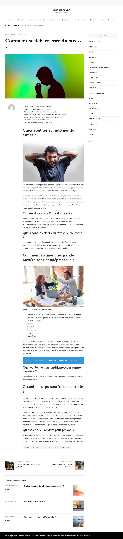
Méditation (66, 20)
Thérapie (93, 20)
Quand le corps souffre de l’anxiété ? (37, 120)
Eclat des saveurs (61, 9)
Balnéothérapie (95, 42)
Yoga (91, 134)
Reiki (91, 98)
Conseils (21, 20)
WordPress (86, 536)
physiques (46, 447)
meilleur (36, 447)
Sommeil (92, 114)
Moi (102, 20)
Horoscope (94, 78)
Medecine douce (95, 83)
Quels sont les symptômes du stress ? (38, 107)
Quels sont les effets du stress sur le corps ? (40, 112)
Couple (10, 20)
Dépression (54, 20)
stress (55, 447)
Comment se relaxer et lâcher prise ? (40, 517)
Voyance (92, 129)
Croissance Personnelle (37, 20)
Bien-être (111, 20)
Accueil (92, 141)
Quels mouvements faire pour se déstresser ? (44, 486)
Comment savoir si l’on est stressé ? (37, 109)
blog (91, 52)
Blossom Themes (67, 536)
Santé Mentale (80, 20)
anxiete (27, 447)
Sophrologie (94, 119)
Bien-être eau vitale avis (34, 501)
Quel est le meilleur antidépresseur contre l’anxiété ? (43, 117)
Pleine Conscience (96, 93)
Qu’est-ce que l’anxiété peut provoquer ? (39, 122)
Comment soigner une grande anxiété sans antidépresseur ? (45, 115)
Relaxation (94, 103)
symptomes (65, 447)
